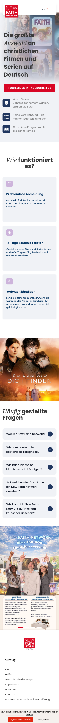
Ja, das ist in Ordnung (20, 719)
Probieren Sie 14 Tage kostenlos (29, 88)
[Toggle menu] (52, 8)
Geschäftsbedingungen (19, 679)
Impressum (12, 684)
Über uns (10, 689)
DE (43, 8)
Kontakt (10, 694)
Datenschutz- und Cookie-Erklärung (27, 699)
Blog (7, 669)
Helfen (9, 674)
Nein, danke (43, 719)
